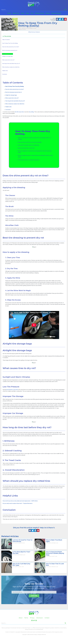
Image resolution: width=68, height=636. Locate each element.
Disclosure (39, 618)
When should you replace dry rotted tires (14, 103)
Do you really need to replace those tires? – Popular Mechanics (17, 503)
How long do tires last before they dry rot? (15, 100)
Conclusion (8, 109)
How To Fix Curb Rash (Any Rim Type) (21, 564)
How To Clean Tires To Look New (55, 564)
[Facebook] (32, 620)
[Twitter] (34, 620)
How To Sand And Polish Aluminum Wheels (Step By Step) (55, 553)
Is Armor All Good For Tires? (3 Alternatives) (22, 540)
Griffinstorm (20, 29)
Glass (27, 13)
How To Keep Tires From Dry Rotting (10, 43)
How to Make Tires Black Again (54, 540)
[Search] (65, 9)
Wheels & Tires (39, 13)
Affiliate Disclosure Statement (34, 32)
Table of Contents (6, 39)
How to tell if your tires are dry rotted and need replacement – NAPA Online (20, 500)
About (20, 618)
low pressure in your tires (12, 389)
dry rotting (31, 111)
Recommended (56, 13)
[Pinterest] (36, 620)
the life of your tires (19, 111)
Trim (32, 13)
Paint (22, 13)
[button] (57, 19)
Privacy (32, 618)
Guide (9, 13)
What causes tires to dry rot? (12, 98)
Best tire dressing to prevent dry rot (13, 92)
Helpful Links (8, 106)
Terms (26, 618)
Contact (47, 618)
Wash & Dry (15, 13)
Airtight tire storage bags (11, 95)
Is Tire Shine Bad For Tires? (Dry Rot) (21, 552)
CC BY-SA (24, 29)
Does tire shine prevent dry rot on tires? (14, 89)
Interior (48, 13)
